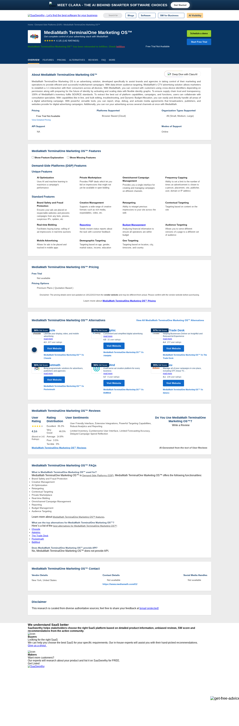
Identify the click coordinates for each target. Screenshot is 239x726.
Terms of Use (59, 684)
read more (48, 339)
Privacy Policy (59, 681)
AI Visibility (195, 15)
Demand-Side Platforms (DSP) (48, 25)
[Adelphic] (96, 342)
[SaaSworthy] (62, 15)
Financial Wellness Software (115, 708)
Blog (30, 696)
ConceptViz (72, 708)
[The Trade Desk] (156, 344)
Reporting (85, 224)
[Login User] (207, 15)
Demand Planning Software (115, 681)
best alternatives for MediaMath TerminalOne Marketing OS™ (85, 526)
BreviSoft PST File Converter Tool (83, 699)
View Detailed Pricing (41, 120)
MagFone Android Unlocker (80, 687)
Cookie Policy (59, 687)
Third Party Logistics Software (116, 684)
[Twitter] (194, 684)
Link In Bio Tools (109, 696)
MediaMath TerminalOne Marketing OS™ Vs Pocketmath (64, 388)
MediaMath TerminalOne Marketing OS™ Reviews (59, 447)
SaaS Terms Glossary (39, 702)
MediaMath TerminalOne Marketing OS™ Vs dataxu (183, 391)
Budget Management (134, 224)
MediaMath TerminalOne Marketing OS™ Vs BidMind (123, 391)
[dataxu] (156, 378)
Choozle (49, 330)
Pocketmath (52, 365)
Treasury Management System (116, 705)
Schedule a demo (199, 33)
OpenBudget (72, 702)
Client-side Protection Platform (116, 693)
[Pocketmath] (37, 377)
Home (30, 25)
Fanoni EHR (72, 690)
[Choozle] (37, 344)
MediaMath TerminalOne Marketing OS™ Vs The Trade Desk (185, 356)
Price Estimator (35, 687)
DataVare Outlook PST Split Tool (82, 693)
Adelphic (109, 330)
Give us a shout (37, 645)
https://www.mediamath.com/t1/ (120, 584)
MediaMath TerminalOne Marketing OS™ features (78, 517)
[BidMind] (96, 378)
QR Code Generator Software (116, 690)
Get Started (180, 5)
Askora (69, 705)
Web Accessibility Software (114, 699)
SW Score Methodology (40, 699)
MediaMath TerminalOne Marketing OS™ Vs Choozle (64, 356)
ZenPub (70, 684)
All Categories (35, 684)
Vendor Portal (35, 690)
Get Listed (34, 663)
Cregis (69, 696)
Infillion (120, 46)
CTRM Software (109, 687)
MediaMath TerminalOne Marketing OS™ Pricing (129, 300)
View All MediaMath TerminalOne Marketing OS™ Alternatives (170, 320)
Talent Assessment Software (115, 702)
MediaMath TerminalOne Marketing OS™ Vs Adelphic (123, 354)
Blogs (131, 15)
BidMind (109, 365)
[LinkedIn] (195, 684)
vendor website (111, 295)
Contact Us (33, 705)
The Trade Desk (174, 330)
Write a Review (180, 425)
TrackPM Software (75, 681)
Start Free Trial (199, 42)
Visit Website (54, 348)
